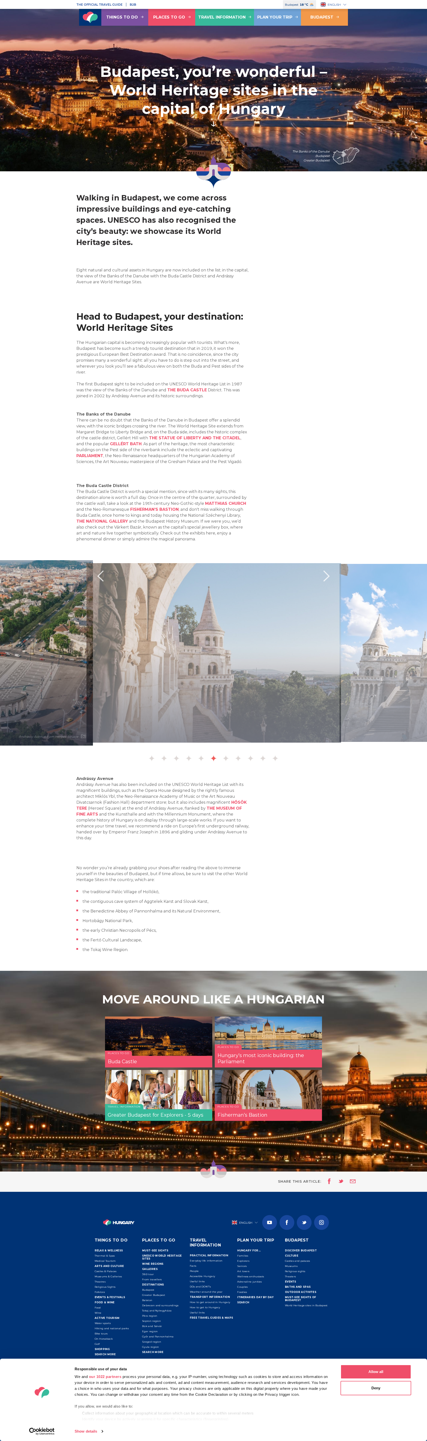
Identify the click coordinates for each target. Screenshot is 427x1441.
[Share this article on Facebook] (328, 1181)
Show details (86, 1431)
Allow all (375, 1372)
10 (262, 758)
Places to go (169, 17)
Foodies (242, 1292)
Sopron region (151, 1321)
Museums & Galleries (108, 1276)
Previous (100, 576)
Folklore (100, 1292)
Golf (97, 1344)
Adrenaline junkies (249, 1281)
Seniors (242, 1266)
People (194, 1271)
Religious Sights (105, 1286)
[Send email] (350, 1181)
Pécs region (149, 1315)
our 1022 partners (105, 1376)
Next (327, 576)
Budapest (321, 17)
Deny (375, 1388)
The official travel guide (99, 4)
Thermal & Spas (105, 1255)
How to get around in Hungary (210, 1302)
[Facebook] (286, 1222)
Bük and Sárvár (152, 1326)
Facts (193, 1265)
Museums (291, 1266)
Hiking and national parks (112, 1328)
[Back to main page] (90, 17)
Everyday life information (206, 1260)
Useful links (197, 1281)
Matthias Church (225, 503)
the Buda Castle (187, 390)
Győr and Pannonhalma (157, 1336)
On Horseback (104, 1338)
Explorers (243, 1261)
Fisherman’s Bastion (154, 509)
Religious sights (295, 1271)
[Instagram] (321, 1222)
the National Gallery (102, 521)
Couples (242, 1286)
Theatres (100, 1281)
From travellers (152, 1279)
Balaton (147, 1300)
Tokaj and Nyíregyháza (156, 1310)
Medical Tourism (105, 1261)
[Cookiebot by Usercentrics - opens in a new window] (42, 1431)
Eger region (150, 1331)
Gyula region (150, 1347)
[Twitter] (304, 1222)
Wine (98, 1312)
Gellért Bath (126, 444)
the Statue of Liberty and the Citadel (194, 438)
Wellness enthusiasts (250, 1276)
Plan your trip (274, 17)
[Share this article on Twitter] (338, 1181)
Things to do (122, 17)
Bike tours (101, 1333)
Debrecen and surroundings (160, 1305)
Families (242, 1255)
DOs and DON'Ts (200, 1286)
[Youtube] (269, 1222)
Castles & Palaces (106, 1271)
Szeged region (151, 1341)
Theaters (290, 1276)
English (334, 4)
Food (98, 1307)
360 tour (148, 1274)
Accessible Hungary (202, 1276)
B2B (133, 4)
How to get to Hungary (205, 1307)
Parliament (89, 455)
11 (275, 758)
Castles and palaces (297, 1261)
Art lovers (243, 1271)
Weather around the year (206, 1291)
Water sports (103, 1323)
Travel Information (222, 17)
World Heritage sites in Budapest (306, 1305)
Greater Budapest (153, 1295)
